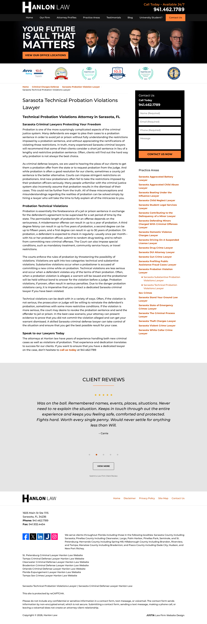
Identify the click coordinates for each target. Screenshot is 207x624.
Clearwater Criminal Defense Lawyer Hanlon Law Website (56, 562)
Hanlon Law (50, 615)
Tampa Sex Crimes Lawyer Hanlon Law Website (50, 575)
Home (29, 17)
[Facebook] (26, 536)
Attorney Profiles (66, 17)
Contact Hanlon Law (164, 7)
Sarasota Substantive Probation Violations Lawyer (162, 279)
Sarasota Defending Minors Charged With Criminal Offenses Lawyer (158, 224)
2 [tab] (96, 454)
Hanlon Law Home (46, 7)
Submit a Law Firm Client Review (104, 476)
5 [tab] (117, 454)
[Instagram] (54, 536)
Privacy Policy (147, 498)
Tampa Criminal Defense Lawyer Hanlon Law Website (53, 558)
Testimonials (114, 17)
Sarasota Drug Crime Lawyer (156, 247)
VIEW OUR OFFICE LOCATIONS (45, 55)
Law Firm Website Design (165, 615)
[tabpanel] (103, 414)
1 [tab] (89, 454)
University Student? (151, 17)
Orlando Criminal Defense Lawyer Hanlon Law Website (54, 568)
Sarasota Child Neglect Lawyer (157, 200)
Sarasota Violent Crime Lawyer (157, 325)
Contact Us (175, 17)
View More (103, 466)
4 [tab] (110, 454)
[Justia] (47, 536)
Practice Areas (91, 17)
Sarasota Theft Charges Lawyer (157, 321)
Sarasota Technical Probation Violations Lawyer (160, 287)
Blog (130, 17)
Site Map (163, 498)
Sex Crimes (145, 293)
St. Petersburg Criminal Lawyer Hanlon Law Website (53, 555)
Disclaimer (130, 498)
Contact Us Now (159, 154)
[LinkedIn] (40, 536)
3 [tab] (103, 454)
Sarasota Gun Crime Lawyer (155, 256)
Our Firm (45, 17)
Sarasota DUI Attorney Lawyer (157, 252)
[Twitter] (33, 536)
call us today (68, 349)
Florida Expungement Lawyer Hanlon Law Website (52, 572)
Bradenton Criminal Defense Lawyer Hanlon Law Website (56, 565)
